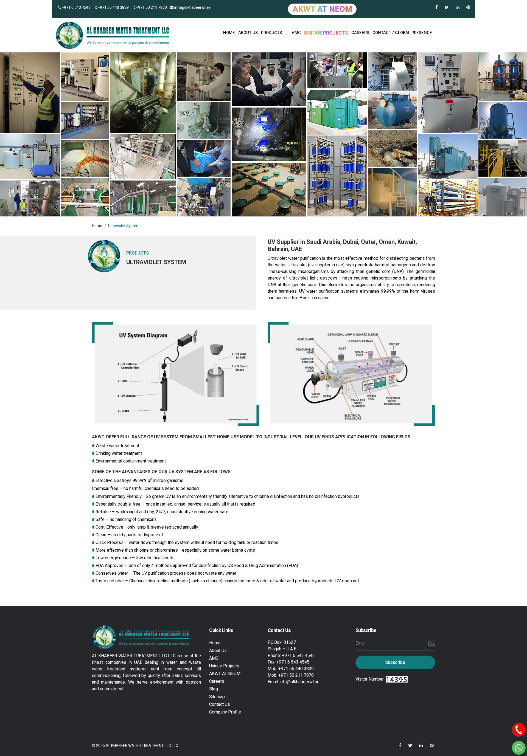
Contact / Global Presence (402, 33)
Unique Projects (224, 666)
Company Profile (225, 712)
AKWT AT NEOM (224, 673)
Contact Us (219, 704)
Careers (360, 33)
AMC (296, 33)
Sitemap (217, 696)
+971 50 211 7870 (151, 7)
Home (97, 226)
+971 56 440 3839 (113, 7)
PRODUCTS (271, 33)
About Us (218, 650)
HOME (229, 33)
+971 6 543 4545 (292, 662)
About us (248, 33)
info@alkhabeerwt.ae (192, 7)
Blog (213, 689)
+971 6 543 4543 (76, 7)
